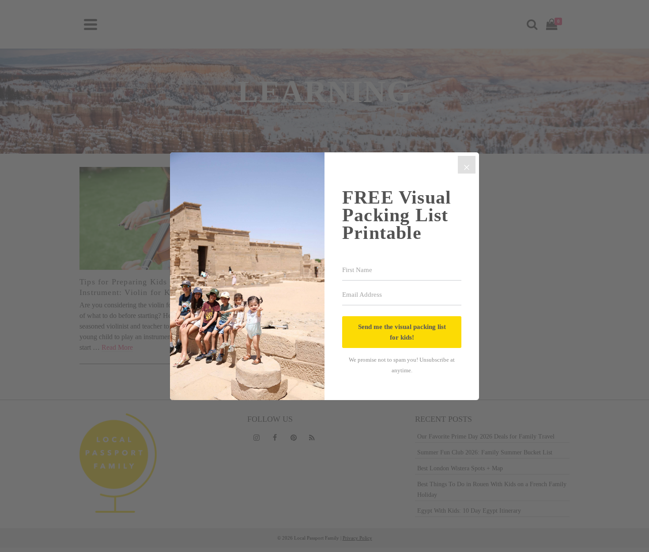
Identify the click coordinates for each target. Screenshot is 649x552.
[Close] (466, 165)
